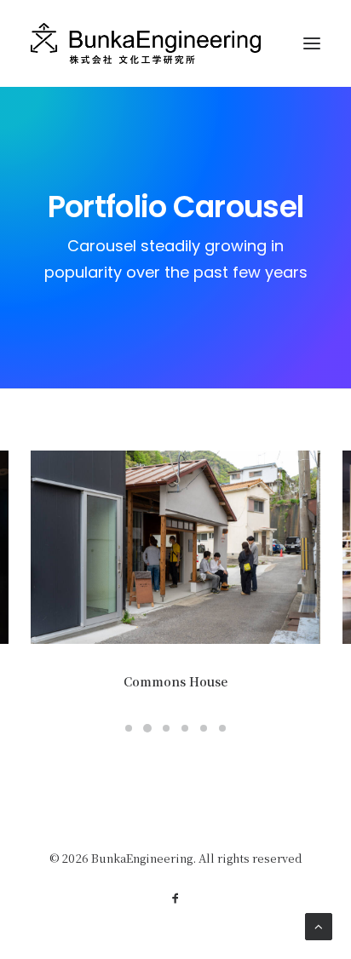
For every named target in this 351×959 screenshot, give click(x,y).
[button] (175, 547)
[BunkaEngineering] (146, 43)
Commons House (175, 681)
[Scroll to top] (318, 924)
